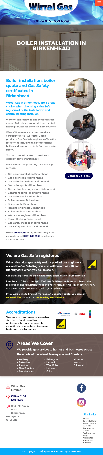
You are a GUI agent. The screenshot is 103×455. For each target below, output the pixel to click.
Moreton (78, 359)
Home (86, 418)
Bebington (52, 359)
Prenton (23, 365)
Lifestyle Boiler (90, 421)
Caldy (49, 371)
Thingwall (79, 365)
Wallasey (23, 359)
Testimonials (89, 433)
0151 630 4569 (57, 21)
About (86, 430)
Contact (87, 442)
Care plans (88, 440)
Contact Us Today (79, 175)
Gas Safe (49, 297)
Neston (77, 362)
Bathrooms (88, 428)
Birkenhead (25, 362)
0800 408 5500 (14, 297)
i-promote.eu (51, 451)
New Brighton (26, 368)
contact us (20, 232)
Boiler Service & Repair (89, 424)
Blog (85, 435)
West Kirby (52, 365)
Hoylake (50, 368)
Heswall (50, 362)
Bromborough (26, 371)
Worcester (88, 438)
